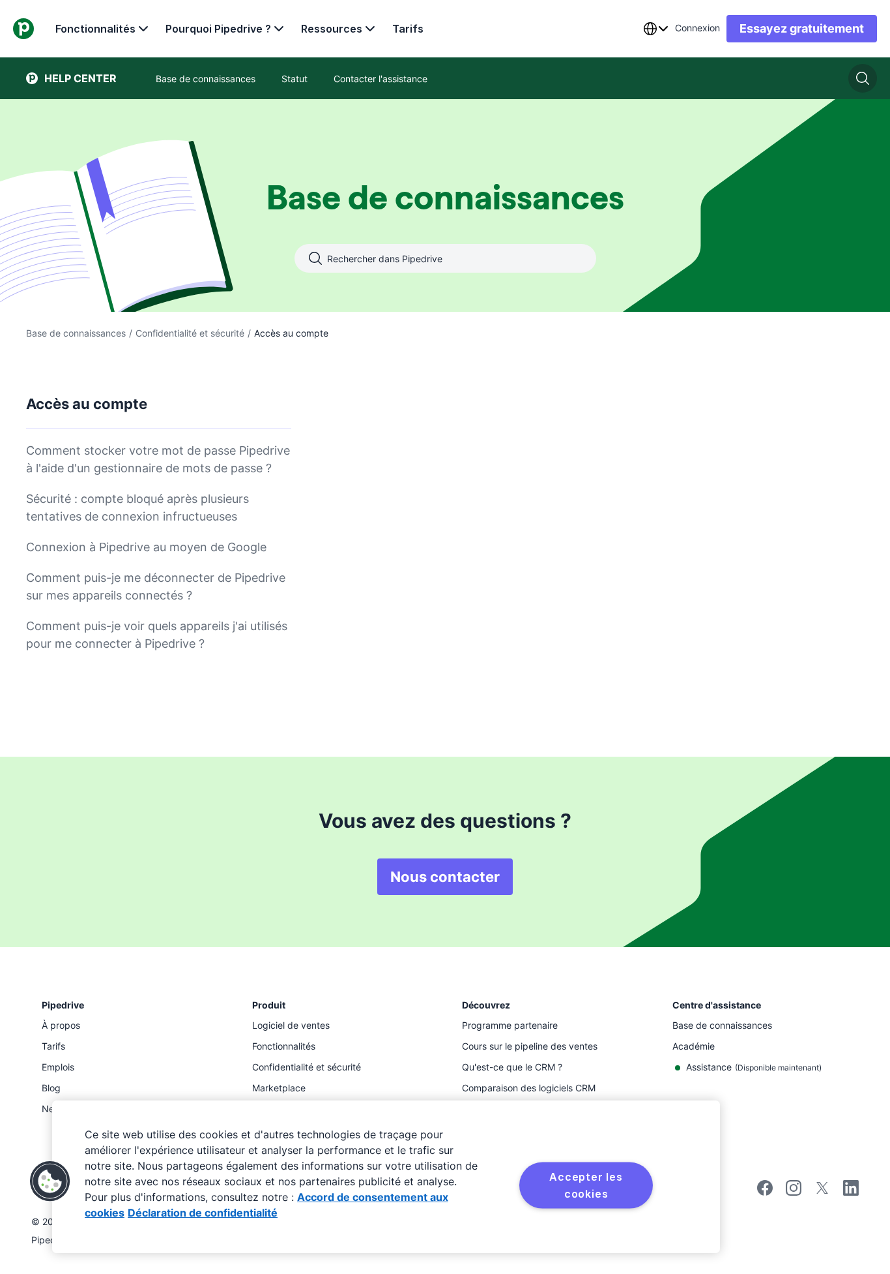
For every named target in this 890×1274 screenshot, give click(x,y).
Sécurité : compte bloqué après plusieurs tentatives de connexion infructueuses (137, 507)
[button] (50, 1181)
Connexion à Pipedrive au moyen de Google (146, 547)
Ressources (331, 28)
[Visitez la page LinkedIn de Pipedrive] (851, 1189)
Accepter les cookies (586, 1185)
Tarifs (407, 28)
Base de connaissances (76, 333)
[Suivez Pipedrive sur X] (822, 1192)
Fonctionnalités (95, 28)
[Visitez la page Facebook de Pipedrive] (765, 1192)
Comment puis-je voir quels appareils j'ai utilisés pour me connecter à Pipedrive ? (156, 634)
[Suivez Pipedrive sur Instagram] (793, 1192)
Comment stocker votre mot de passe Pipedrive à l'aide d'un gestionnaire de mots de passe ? (158, 459)
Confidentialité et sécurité (190, 333)
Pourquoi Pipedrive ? (218, 28)
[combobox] (655, 28)
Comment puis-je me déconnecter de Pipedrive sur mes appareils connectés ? (155, 586)
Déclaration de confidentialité (203, 1212)
